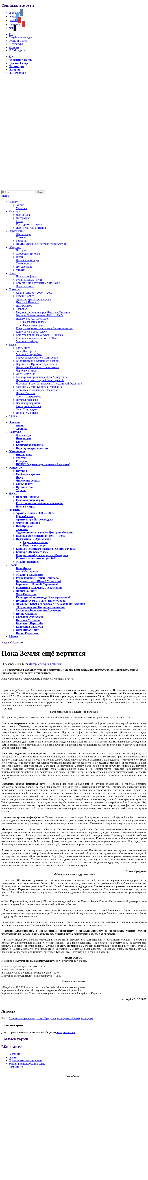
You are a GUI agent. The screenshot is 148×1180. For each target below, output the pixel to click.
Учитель (21, 237)
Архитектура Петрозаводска (33, 299)
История (14, 47)
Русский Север (18, 40)
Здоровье (21, 308)
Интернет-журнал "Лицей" (45, 663)
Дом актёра (23, 214)
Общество (15, 247)
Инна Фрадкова (46, 1018)
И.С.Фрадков (17, 50)
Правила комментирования (25, 1060)
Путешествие (24, 266)
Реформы (21, 240)
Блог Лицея (23, 347)
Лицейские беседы (20, 37)
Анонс (20, 204)
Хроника (21, 208)
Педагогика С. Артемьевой (32, 318)
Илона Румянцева (27, 412)
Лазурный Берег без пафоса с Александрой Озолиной (49, 383)
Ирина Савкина (25, 393)
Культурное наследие (29, 224)
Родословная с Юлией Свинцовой (37, 357)
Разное (13, 1057)
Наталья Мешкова (27, 399)
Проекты (14, 289)
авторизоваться (65, 1032)
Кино (19, 221)
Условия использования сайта (27, 1063)
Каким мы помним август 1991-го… (38, 338)
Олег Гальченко (25, 373)
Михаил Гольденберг (29, 354)
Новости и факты (26, 276)
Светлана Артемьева (28, 396)
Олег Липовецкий (27, 409)
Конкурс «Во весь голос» (31, 331)
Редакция (14, 1053)
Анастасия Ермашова (22, 1018)
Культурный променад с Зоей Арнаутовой (42, 377)
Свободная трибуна (28, 253)
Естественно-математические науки (38, 282)
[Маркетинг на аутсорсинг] (74, 1173)
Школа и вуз (23, 234)
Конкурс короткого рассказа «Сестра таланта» (44, 328)
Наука (12, 273)
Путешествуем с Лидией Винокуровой (40, 380)
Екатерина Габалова (28, 406)
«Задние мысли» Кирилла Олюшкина (39, 386)
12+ (11, 34)
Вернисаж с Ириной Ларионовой (36, 364)
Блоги (12, 344)
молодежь (87, 1018)
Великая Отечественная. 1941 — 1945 (39, 315)
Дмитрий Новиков (27, 302)
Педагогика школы (35, 321)
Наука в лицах (25, 286)
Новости (14, 201)
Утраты (20, 269)
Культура (14, 211)
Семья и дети (24, 263)
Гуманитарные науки (29, 279)
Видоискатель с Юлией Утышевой (37, 360)
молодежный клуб (68, 1018)
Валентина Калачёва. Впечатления (37, 367)
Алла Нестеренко (26, 351)
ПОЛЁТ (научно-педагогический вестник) (42, 243)
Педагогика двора (34, 325)
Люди (19, 256)
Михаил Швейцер (27, 341)
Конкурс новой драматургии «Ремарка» (40, 334)
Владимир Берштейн (29, 403)
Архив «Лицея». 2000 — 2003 (34, 292)
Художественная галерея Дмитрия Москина (43, 312)
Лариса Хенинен (26, 370)
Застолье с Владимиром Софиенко (37, 390)
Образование (17, 230)
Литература (16, 43)
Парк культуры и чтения (31, 227)
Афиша (13, 415)
